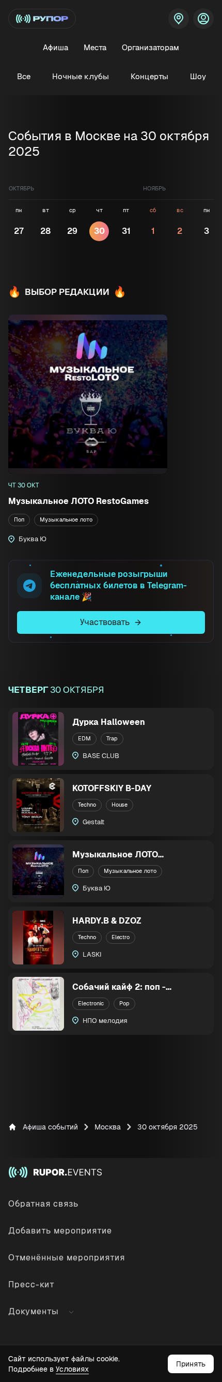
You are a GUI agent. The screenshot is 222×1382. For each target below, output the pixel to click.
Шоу (198, 76)
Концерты (149, 76)
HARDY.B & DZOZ (106, 920)
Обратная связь (43, 1203)
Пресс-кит (31, 1284)
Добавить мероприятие (60, 1230)
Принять (190, 1364)
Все (23, 76)
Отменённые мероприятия (66, 1257)
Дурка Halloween (108, 722)
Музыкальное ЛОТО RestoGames (78, 501)
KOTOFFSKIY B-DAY (111, 788)
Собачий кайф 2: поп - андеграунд (119, 987)
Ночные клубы (80, 76)
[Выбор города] (178, 18)
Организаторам (150, 47)
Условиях (72, 1369)
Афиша (55, 47)
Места (95, 47)
